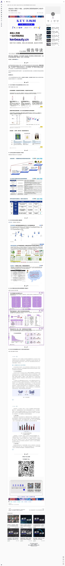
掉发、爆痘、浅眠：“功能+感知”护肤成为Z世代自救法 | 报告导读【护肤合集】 (55, 36)
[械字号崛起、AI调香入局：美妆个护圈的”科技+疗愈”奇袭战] (49, 32)
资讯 (10, 12)
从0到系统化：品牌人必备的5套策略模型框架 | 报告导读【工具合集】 (13, 539)
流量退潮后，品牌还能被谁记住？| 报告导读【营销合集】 (55, 28)
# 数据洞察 (25, 501)
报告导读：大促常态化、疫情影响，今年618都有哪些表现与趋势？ (13, 525)
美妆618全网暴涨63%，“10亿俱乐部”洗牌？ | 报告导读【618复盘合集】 (55, 44)
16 (44, 540)
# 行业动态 (29, 501)
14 (31, 527)
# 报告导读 (14, 501)
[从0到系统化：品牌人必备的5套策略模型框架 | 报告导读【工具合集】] (49, 40)
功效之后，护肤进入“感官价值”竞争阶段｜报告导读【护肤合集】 (26, 525)
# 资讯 (11, 501)
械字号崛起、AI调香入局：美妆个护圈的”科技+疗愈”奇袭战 (39, 539)
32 (18, 527)
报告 (17, 59)
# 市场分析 (18, 501)
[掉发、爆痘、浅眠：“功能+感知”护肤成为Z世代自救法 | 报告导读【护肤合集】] (49, 36)
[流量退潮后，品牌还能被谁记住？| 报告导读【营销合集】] (49, 28)
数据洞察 (10, 222)
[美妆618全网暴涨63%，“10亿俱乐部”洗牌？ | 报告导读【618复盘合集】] (49, 44)
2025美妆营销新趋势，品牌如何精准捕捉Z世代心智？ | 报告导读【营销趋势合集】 (38, 525)
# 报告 (22, 501)
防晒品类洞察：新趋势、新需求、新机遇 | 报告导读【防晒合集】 (26, 539)
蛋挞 (19, 12)
